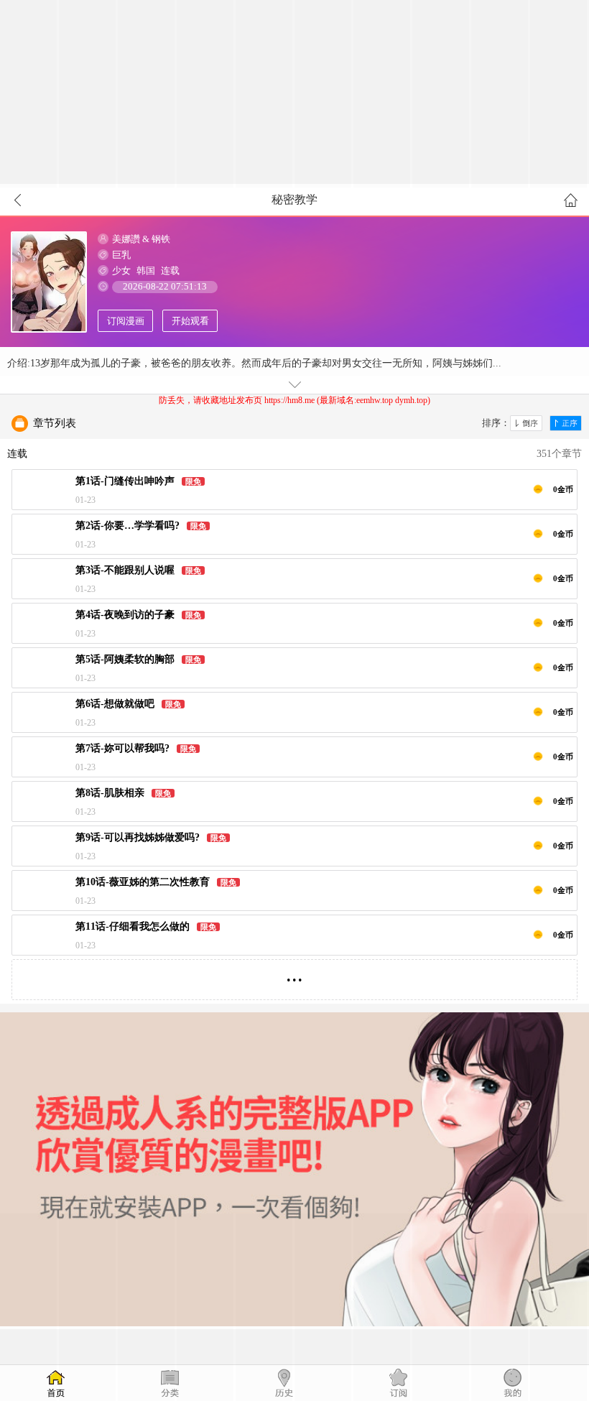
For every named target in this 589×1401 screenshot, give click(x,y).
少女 (121, 270)
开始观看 (190, 320)
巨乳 (121, 254)
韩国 (145, 270)
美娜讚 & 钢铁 (141, 239)
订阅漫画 (125, 320)
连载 (170, 270)
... (294, 974)
